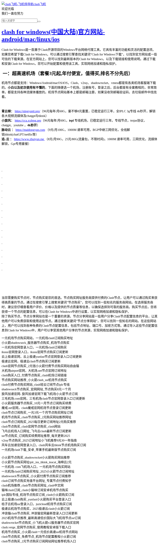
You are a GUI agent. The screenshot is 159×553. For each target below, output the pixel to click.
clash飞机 (40, 4)
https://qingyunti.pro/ (27, 111)
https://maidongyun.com (30, 129)
